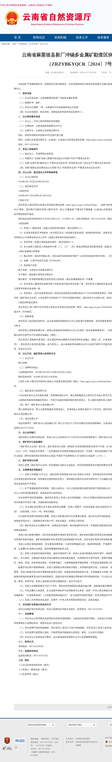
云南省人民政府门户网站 (40, 5)
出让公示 (44, 44)
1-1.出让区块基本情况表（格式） (35, 665)
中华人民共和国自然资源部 (13, 5)
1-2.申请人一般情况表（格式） (34, 669)
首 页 (17, 37)
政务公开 (82, 37)
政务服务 (103, 37)
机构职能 (60, 37)
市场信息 (23, 44)
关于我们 (55, 739)
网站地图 (35, 739)
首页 (14, 44)
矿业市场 (33, 44)
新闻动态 (39, 37)
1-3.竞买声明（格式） (29, 674)
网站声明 (45, 739)
